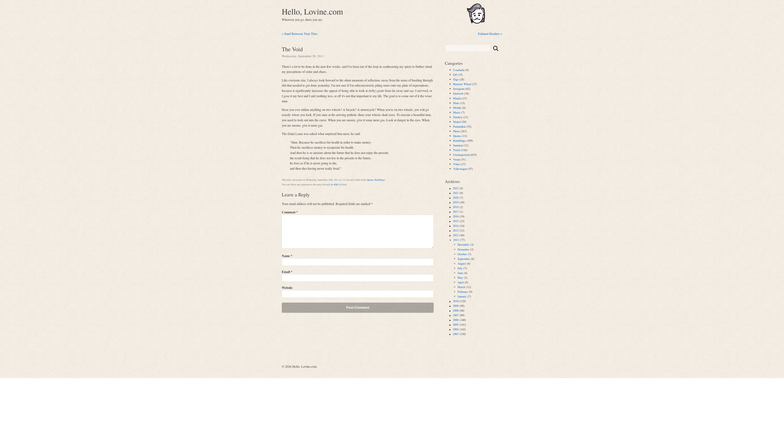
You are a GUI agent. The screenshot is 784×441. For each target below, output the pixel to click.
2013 (456, 230)
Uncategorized (461, 155)
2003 (456, 334)
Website (287, 287)
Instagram (459, 89)
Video (456, 164)
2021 (456, 193)
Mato (456, 103)
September (464, 259)
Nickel (457, 122)
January (462, 296)
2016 (456, 216)
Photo (456, 131)
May (460, 278)
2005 (456, 324)
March (461, 287)
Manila (457, 98)
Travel (456, 150)
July (460, 268)
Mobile (457, 108)
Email (287, 271)
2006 (456, 320)
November (463, 249)
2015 (456, 221)
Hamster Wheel (462, 84)
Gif (455, 75)
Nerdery (457, 117)
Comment (290, 212)
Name (287, 255)
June (460, 273)
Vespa (456, 159)
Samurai (458, 145)
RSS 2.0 (338, 184)
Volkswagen (460, 169)
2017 (456, 212)
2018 (456, 207)
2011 (456, 240)
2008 (456, 310)
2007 (456, 315)
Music (456, 112)
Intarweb (458, 93)
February (463, 292)
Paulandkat (459, 126)
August (462, 263)
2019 (456, 202)
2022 (456, 188)
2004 (456, 329)
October (462, 254)
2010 (456, 301)
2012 (456, 235)
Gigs (456, 79)
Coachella (458, 70)
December (463, 244)
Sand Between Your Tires (300, 33)
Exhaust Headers (489, 33)
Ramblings (380, 179)
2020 (456, 197)
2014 (456, 226)
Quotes (370, 179)
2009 (456, 306)
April (461, 282)
